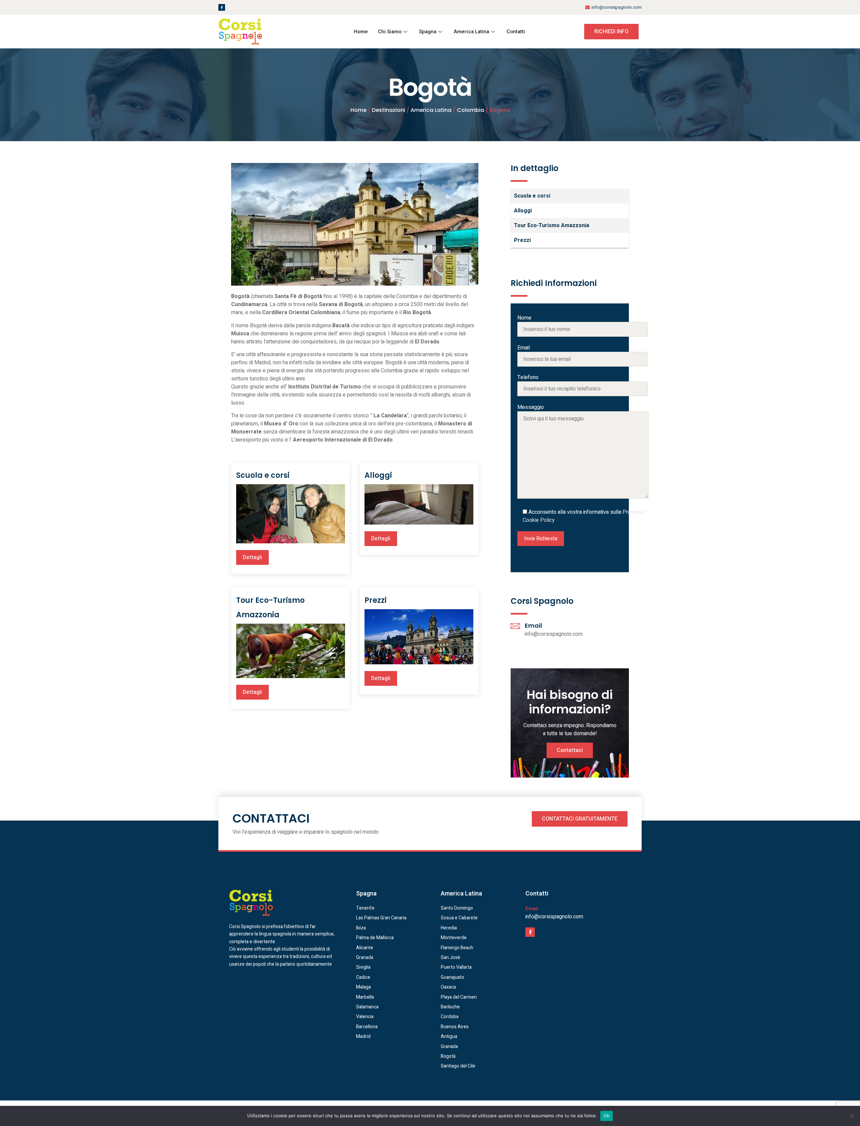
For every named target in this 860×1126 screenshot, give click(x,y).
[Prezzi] (418, 636)
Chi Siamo (389, 31)
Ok (607, 1115)
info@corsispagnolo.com (554, 917)
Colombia (470, 110)
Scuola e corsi (263, 475)
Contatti (516, 31)
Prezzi (375, 600)
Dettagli (252, 557)
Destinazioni (388, 110)
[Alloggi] (418, 504)
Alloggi (378, 475)
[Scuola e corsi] (290, 513)
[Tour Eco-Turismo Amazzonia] (290, 651)
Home (361, 31)
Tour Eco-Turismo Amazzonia (551, 225)
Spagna (427, 31)
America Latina (471, 31)
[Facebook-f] (221, 7)
